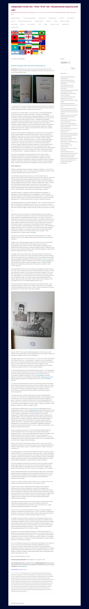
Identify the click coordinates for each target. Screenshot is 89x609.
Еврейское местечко (26, 573)
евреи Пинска (18, 579)
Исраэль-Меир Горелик (26, 583)
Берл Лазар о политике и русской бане (69, 133)
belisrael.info (24, 566)
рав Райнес (44, 584)
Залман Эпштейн (45, 377)
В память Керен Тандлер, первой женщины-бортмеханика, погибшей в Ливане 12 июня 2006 (68, 125)
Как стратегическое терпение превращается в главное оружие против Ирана (67, 81)
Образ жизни (14, 24)
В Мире (55, 21)
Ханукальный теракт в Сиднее (67, 156)
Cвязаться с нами (54, 24)
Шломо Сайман (26, 589)
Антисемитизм (70, 18)
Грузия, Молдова (52, 18)
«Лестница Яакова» (32, 574)
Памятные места (15, 27)
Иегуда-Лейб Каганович (46, 581)
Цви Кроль (20, 589)
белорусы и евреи (49, 576)
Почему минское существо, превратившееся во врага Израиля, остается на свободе (68, 93)
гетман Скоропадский (42, 578)
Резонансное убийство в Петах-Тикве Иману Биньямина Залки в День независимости (68, 116)
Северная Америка (39, 21)
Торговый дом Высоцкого (21, 588)
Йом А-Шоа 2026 (64, 131)
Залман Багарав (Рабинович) (43, 579)
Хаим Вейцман (40, 375)
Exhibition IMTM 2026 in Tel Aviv (67, 151)
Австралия (48, 21)
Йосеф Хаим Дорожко (45, 583)
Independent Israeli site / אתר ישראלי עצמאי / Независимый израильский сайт (44, 8)
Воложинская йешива (32, 578)
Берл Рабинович (23, 578)
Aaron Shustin (24, 591)
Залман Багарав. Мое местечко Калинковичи (28, 66)
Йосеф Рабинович (36, 583)
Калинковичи (19, 574)
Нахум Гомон (16, 584)
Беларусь (22, 24)
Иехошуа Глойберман (16, 583)
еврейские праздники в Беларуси (29, 579)
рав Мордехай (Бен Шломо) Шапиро (33, 584)
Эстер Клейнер (33, 589)
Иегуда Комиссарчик (36, 581)
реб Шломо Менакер (23, 586)
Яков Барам (40, 589)
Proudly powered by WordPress (17, 603)
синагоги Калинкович (42, 586)
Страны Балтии (41, 18)
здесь (41, 453)
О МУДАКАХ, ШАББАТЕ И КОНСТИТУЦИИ (69, 90)
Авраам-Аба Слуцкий (20, 576)
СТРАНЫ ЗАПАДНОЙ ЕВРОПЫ (29, 18)
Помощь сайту (65, 24)
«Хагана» (44, 574)
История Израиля (35, 573)
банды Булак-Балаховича (31, 576)
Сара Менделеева (32, 586)
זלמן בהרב (49, 589)
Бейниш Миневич (41, 576)
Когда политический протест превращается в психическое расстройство (67, 86)
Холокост (61, 18)
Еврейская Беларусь (15, 18)
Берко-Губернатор (15, 578)
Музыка (45, 24)
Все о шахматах (31, 24)
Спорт (39, 24)
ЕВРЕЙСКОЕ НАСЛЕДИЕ (64, 21)
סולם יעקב (45, 589)
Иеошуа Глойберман (46, 260)
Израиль (13, 21)
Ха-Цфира (33, 232)
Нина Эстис (22, 584)
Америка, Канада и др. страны (25, 21)
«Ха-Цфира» (39, 574)
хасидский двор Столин (39, 588)
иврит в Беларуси (27, 581)
